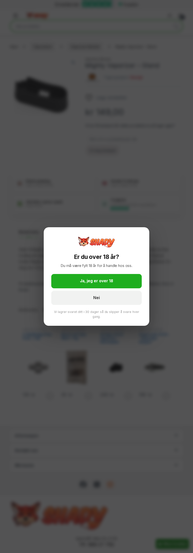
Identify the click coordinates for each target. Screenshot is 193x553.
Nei (96, 297)
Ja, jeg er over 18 (96, 281)
